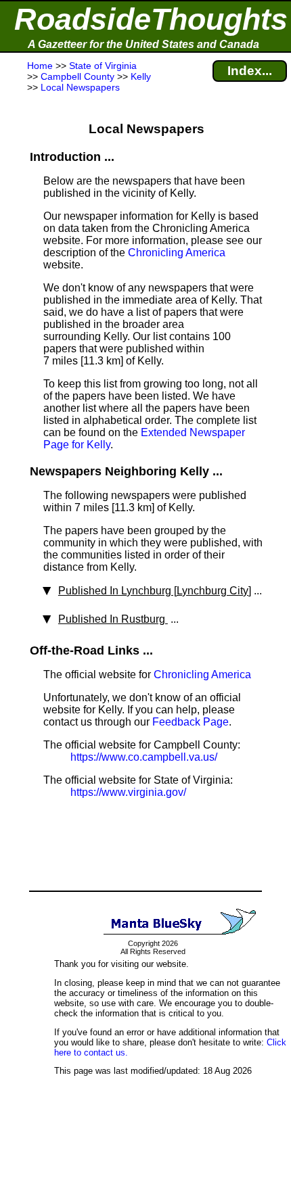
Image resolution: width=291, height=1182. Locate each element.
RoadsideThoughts (151, 19)
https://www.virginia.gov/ (128, 792)
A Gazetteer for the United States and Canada (143, 44)
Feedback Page (190, 722)
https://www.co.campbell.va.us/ (143, 757)
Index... (249, 71)
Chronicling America (176, 252)
